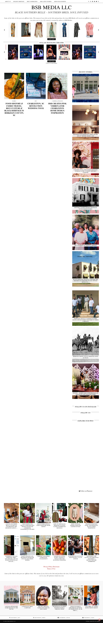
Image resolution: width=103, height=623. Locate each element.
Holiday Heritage (18, 1)
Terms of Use (51, 569)
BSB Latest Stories (45, 1)
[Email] (96, 1)
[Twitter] (88, 1)
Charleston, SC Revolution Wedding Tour (35, 105)
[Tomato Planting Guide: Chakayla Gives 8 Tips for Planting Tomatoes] (59, 545)
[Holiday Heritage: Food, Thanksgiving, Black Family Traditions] (91, 513)
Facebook (64, 617)
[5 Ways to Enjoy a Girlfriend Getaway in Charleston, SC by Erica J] (75, 595)
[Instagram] (90, 1)
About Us (8, 1)
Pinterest (89, 617)
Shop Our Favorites (60, 1)
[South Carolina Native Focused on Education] (43, 595)
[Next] (98, 29)
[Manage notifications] (99, 619)
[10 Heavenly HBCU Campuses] (27, 595)
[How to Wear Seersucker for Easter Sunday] (75, 513)
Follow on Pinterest (86, 491)
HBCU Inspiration (32, 1)
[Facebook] (94, 1)
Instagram (39, 617)
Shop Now (51, 39)
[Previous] (4, 29)
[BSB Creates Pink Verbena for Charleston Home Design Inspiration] (57, 86)
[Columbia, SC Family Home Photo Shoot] (91, 595)
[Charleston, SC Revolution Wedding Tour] (36, 86)
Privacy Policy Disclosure (51, 567)
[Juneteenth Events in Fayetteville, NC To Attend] (75, 545)
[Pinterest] (92, 1)
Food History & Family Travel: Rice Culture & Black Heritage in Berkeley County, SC (14, 109)
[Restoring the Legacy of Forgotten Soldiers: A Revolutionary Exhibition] (91, 545)
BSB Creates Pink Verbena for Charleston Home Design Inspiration (57, 108)
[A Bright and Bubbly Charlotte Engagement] (43, 545)
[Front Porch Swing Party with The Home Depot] (43, 513)
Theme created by (93, 621)
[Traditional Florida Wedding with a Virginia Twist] (59, 595)
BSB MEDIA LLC (51, 7)
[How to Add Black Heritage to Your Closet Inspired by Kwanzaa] (59, 513)
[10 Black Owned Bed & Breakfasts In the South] (11, 595)
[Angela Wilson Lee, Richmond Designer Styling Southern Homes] (27, 545)
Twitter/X (15, 617)
